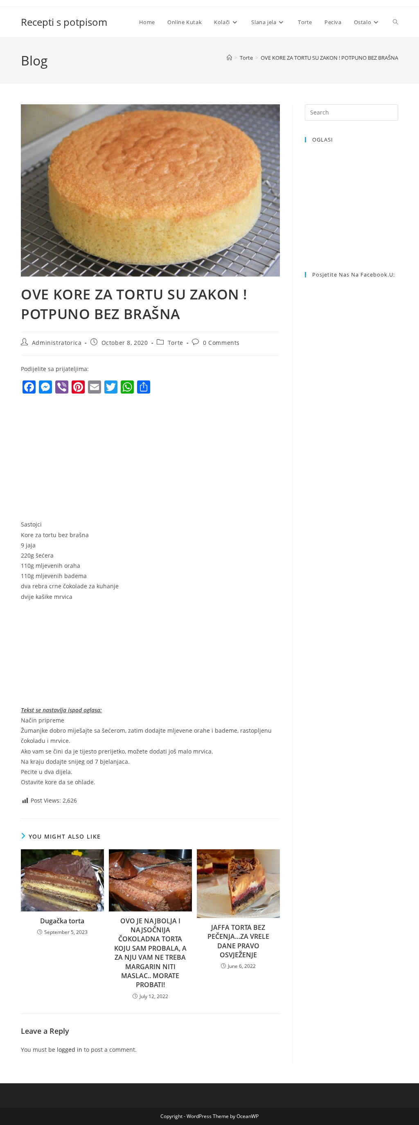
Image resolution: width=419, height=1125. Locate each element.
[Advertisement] (89, 459)
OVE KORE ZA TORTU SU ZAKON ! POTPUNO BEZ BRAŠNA (329, 57)
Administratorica (57, 342)
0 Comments (221, 342)
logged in (69, 1049)
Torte (175, 342)
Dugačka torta (62, 920)
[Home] (229, 57)
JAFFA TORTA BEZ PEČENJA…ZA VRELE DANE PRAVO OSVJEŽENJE (238, 941)
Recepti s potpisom (64, 22)
